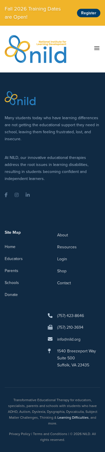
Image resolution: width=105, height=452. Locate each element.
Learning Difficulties (73, 417)
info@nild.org (68, 339)
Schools (12, 283)
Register (88, 13)
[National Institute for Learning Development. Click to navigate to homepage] (35, 49)
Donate (11, 295)
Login (62, 259)
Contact (64, 283)
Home (10, 247)
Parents (11, 271)
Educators (14, 259)
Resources (67, 247)
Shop (61, 271)
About (62, 235)
